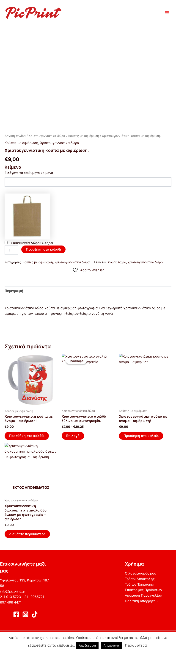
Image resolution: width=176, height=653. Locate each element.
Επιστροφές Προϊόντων (143, 590)
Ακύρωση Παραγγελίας (143, 595)
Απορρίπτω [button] (111, 645)
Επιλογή (73, 436)
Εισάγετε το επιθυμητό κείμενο (29, 173)
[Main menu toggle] (166, 12)
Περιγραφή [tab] (14, 291)
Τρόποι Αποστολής (140, 579)
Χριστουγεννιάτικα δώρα (47, 136)
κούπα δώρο (117, 262)
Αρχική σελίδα (15, 136)
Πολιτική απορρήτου (141, 601)
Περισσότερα (136, 645)
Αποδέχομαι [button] (87, 645)
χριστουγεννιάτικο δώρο (145, 262)
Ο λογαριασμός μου (140, 573)
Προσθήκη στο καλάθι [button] (26, 436)
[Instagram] (25, 614)
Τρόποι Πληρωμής (139, 584)
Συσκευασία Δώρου (32, 243)
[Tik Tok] (34, 614)
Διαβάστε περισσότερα (27, 534)
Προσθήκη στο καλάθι (43, 249)
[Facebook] (16, 614)
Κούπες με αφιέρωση (83, 136)
